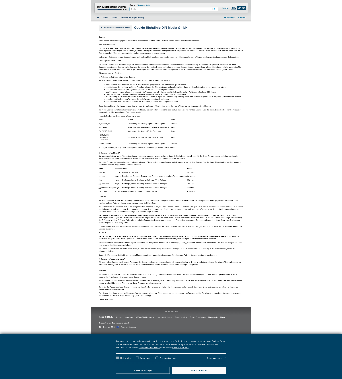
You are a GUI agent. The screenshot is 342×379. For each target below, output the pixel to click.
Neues (114, 17)
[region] (171, 351)
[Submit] (214, 9)
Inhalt (105, 17)
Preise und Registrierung (132, 17)
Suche (132, 5)
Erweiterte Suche (144, 5)
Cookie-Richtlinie (180, 347)
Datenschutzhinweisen (149, 347)
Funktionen (229, 17)
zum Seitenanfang (171, 311)
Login (225, 8)
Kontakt (241, 17)
